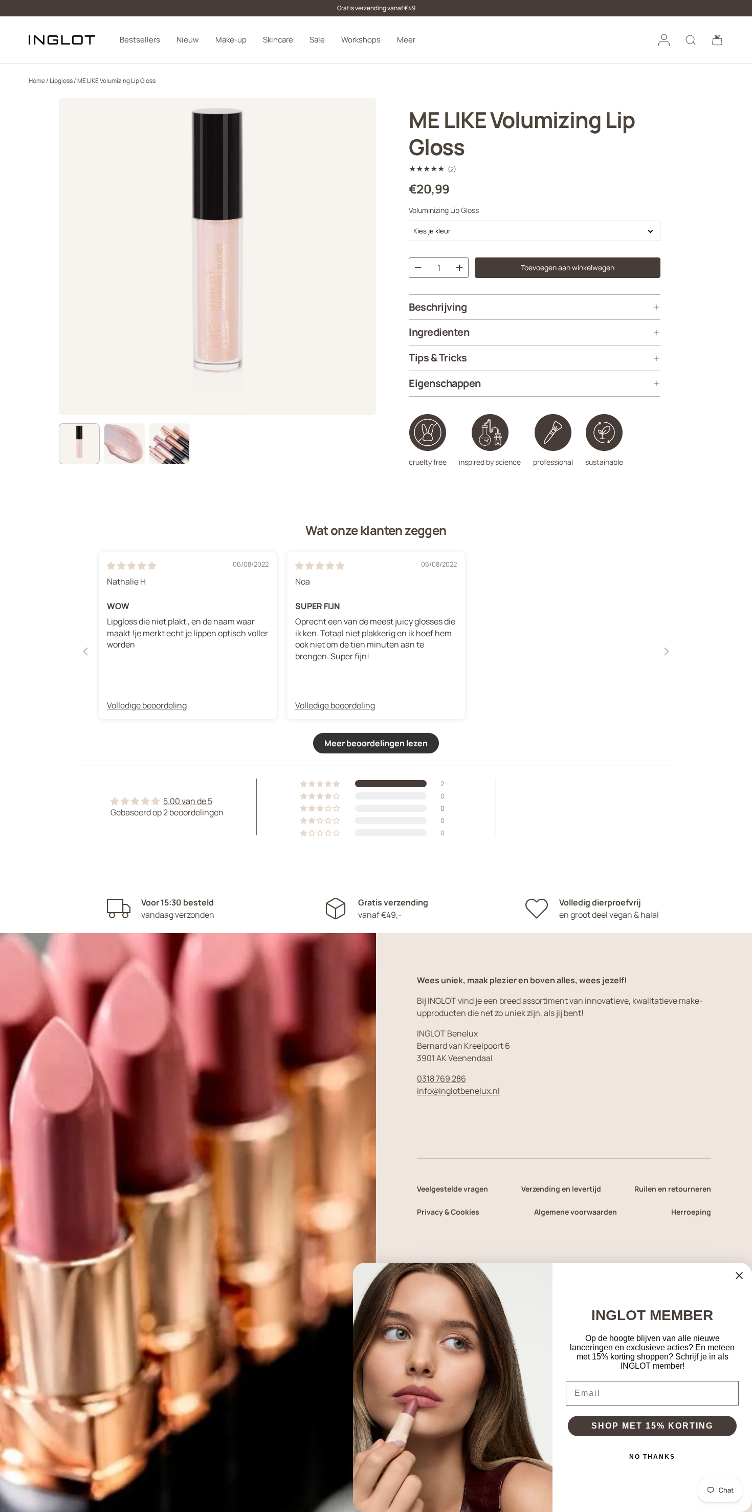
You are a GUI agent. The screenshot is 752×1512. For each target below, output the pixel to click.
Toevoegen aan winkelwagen (567, 267)
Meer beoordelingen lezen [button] (376, 743)
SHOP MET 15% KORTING (652, 1425)
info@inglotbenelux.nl (458, 1090)
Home (37, 80)
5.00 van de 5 (187, 801)
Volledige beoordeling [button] (147, 705)
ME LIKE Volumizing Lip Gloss (116, 80)
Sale (317, 39)
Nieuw (187, 39)
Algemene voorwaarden (575, 1212)
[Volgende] (359, 256)
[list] (217, 256)
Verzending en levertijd (561, 1189)
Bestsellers (140, 39)
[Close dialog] (739, 1275)
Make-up (231, 39)
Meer (406, 39)
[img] (131, 565)
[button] (717, 40)
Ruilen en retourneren (672, 1189)
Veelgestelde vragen (452, 1189)
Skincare (278, 39)
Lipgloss (61, 80)
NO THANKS (652, 1456)
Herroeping (691, 1212)
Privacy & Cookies (448, 1212)
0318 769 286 (441, 1078)
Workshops (361, 39)
